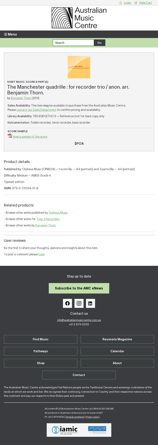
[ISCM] (97, 430)
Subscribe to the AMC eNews (79, 288)
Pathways (41, 351)
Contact (79, 375)
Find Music (41, 339)
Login (127, 2)
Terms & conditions (74, 417)
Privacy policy (93, 417)
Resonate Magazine (117, 339)
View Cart (145, 2)
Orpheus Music (58, 212)
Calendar (117, 351)
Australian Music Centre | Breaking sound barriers (79, 17)
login (41, 254)
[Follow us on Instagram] (79, 303)
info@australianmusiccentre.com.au (79, 320)
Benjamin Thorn (21, 98)
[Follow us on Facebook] (67, 303)
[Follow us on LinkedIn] (90, 303)
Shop (40, 363)
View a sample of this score (30, 136)
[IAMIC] (65, 430)
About (117, 363)
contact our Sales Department (36, 109)
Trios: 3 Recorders (47, 219)
